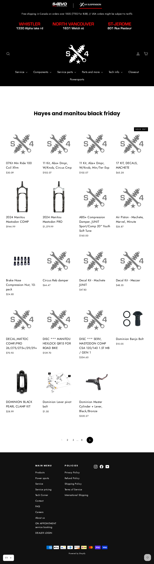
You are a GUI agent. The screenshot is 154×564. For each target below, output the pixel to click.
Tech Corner (41, 495)
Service (20, 72)
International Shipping (76, 495)
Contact (39, 501)
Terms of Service (73, 489)
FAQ (37, 506)
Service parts (65, 72)
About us (40, 518)
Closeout (133, 72)
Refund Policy (72, 478)
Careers (39, 512)
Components (41, 72)
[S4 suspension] (90, 5)
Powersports (77, 79)
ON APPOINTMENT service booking (45, 525)
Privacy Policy (72, 472)
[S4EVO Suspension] (59, 4)
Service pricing (43, 489)
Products (40, 472)
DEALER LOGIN (43, 533)
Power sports (42, 478)
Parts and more (91, 72)
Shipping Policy (73, 483)
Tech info (114, 72)
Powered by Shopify (77, 553)
